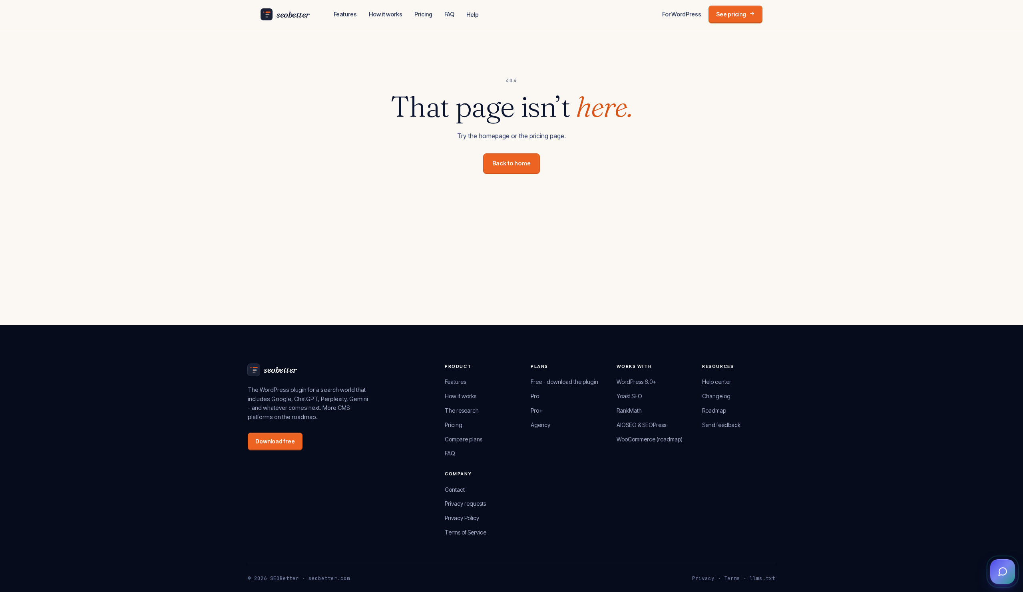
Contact (455, 489)
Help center (716, 381)
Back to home (511, 163)
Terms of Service (465, 532)
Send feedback (721, 424)
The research (462, 410)
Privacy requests (465, 503)
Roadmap (714, 410)
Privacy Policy (462, 518)
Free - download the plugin (564, 381)
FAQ (449, 14)
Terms (732, 578)
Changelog (716, 396)
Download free (275, 441)
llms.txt (762, 578)
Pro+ (537, 410)
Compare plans (463, 439)
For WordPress (681, 14)
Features (345, 14)
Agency (540, 424)
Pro (535, 396)
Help (472, 14)
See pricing (731, 14)
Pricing (423, 14)
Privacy (703, 578)
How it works (385, 14)
